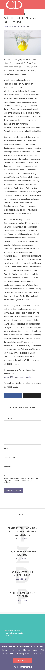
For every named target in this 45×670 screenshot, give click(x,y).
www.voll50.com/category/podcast (18, 377)
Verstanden (22, 660)
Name (6, 448)
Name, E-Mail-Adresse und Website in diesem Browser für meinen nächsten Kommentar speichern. (21, 480)
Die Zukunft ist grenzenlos (22, 573)
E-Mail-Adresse (10, 457)
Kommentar (8, 418)
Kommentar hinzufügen (22, 26)
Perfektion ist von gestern (22, 595)
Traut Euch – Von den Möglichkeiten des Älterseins (22, 531)
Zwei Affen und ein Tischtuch (22, 553)
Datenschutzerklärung (22, 667)
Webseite (7, 467)
